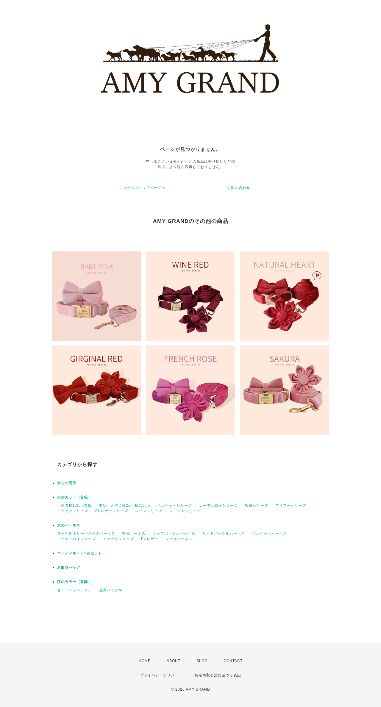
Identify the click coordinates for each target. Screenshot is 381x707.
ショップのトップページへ (142, 188)
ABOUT (173, 661)
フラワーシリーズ (290, 505)
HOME (145, 661)
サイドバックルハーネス (223, 533)
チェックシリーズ (72, 511)
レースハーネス (179, 539)
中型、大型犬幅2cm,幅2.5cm (124, 505)
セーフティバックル (74, 590)
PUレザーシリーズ (111, 511)
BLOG (201, 661)
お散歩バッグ (68, 567)
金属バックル (110, 590)
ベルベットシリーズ (174, 505)
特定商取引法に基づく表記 (218, 675)
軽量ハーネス (134, 533)
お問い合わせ (238, 188)
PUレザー (149, 539)
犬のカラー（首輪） (74, 497)
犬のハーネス (68, 525)
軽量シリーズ (256, 505)
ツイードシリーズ (184, 511)
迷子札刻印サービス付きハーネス (86, 533)
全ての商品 (66, 483)
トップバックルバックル (174, 533)
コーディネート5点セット (79, 553)
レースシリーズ (148, 511)
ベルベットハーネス (269, 533)
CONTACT (233, 661)
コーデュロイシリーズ (218, 505)
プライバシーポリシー (159, 675)
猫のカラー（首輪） (74, 582)
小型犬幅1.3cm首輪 (74, 505)
